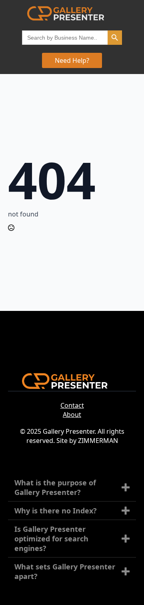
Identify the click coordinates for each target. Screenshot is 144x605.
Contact (72, 405)
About (72, 414)
